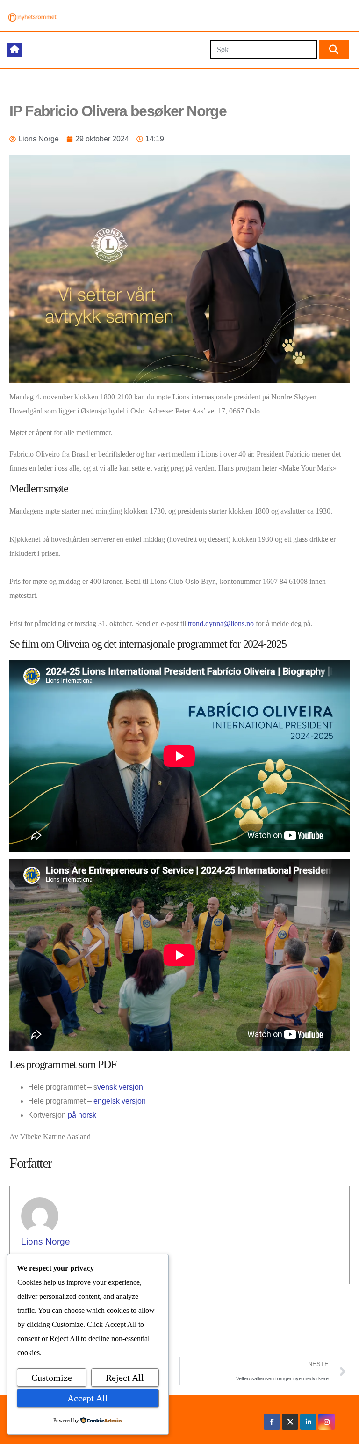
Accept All (87, 1398)
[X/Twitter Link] (290, 1421)
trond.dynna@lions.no (221, 623)
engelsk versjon (119, 1101)
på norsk (82, 1115)
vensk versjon (120, 1087)
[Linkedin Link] (308, 1421)
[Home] (14, 50)
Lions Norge (45, 1241)
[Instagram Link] (326, 1421)
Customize (51, 1377)
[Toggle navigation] (115, 49)
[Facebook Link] (272, 1421)
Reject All (125, 1377)
